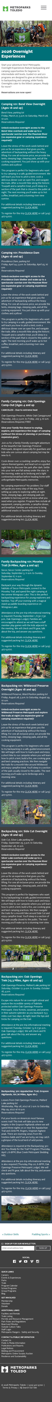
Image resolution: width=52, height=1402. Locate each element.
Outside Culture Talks (11, 1327)
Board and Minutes (9, 1324)
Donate (4, 1306)
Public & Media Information (13, 1343)
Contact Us (6, 1340)
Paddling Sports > (41, 1234)
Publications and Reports (12, 1346)
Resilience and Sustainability (13, 1356)
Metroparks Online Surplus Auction (17, 1354)
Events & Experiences (11, 1278)
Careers (5, 1275)
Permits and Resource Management (17, 1319)
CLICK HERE (31, 208)
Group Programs (8, 1291)
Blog (3, 1294)
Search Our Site (29, 1388)
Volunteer (5, 1304)
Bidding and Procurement (12, 1351)
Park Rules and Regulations (13, 1322)
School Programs (9, 1288)
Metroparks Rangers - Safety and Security (20, 1332)
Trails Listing (6, 1316)
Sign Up (43, 1248)
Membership (7, 1301)
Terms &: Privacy (9, 1388)
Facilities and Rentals (10, 1314)
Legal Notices (7, 1348)
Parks (4, 1281)
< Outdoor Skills (10, 1234)
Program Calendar (9, 1286)
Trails (3, 1283)
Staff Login (6, 1330)
